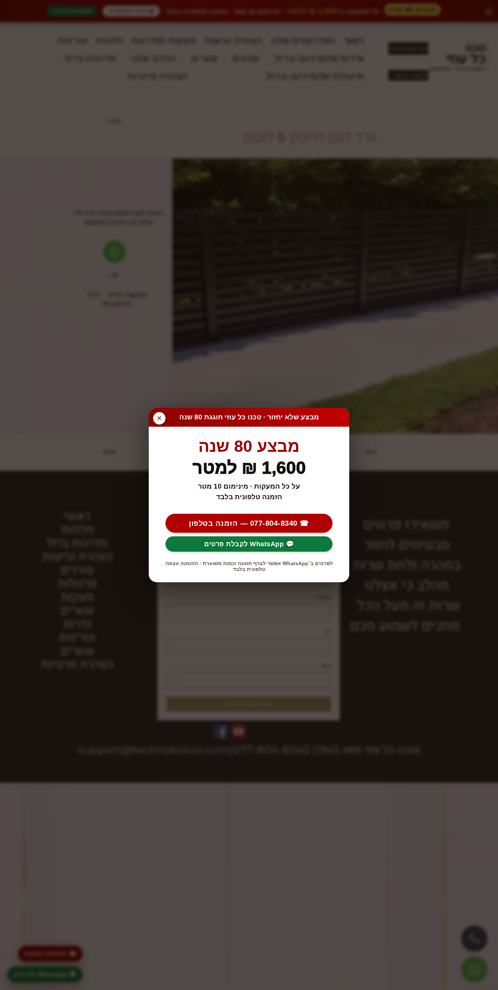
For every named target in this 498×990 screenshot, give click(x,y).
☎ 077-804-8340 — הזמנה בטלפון (249, 523)
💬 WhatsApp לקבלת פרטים (249, 544)
